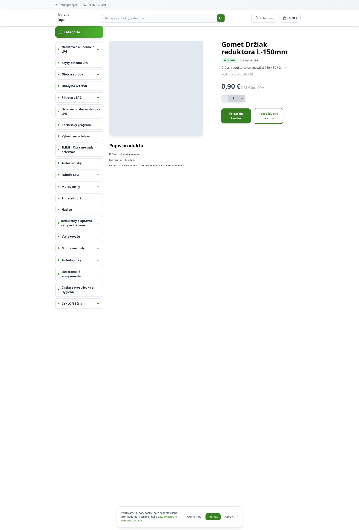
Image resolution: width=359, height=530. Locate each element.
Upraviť (229, 516)
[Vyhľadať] (221, 18)
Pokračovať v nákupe (268, 116)
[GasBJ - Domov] (65, 18)
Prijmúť (213, 516)
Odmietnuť (194, 516)
